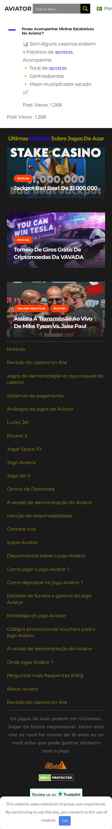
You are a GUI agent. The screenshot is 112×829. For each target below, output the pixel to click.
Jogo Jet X (19, 476)
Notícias (16, 349)
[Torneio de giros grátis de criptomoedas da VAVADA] (56, 240)
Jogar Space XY (24, 449)
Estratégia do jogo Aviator (36, 615)
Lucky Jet (18, 422)
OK (65, 820)
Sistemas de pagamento (35, 396)
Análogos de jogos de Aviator (40, 409)
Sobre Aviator (22, 542)
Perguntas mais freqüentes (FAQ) (45, 675)
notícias (39, 138)
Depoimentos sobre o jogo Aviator (46, 556)
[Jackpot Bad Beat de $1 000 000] (56, 173)
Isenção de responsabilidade (39, 516)
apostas (64, 52)
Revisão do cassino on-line (37, 362)
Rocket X (17, 436)
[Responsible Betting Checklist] (56, 765)
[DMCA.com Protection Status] (56, 779)
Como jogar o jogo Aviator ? (38, 569)
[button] (56, 31)
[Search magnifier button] (85, 9)
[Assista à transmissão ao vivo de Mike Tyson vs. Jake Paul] (56, 309)
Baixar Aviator (22, 689)
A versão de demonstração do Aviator (49, 502)
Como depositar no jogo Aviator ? (45, 582)
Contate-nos (21, 529)
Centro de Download (31, 489)
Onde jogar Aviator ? (30, 662)
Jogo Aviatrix (21, 462)
